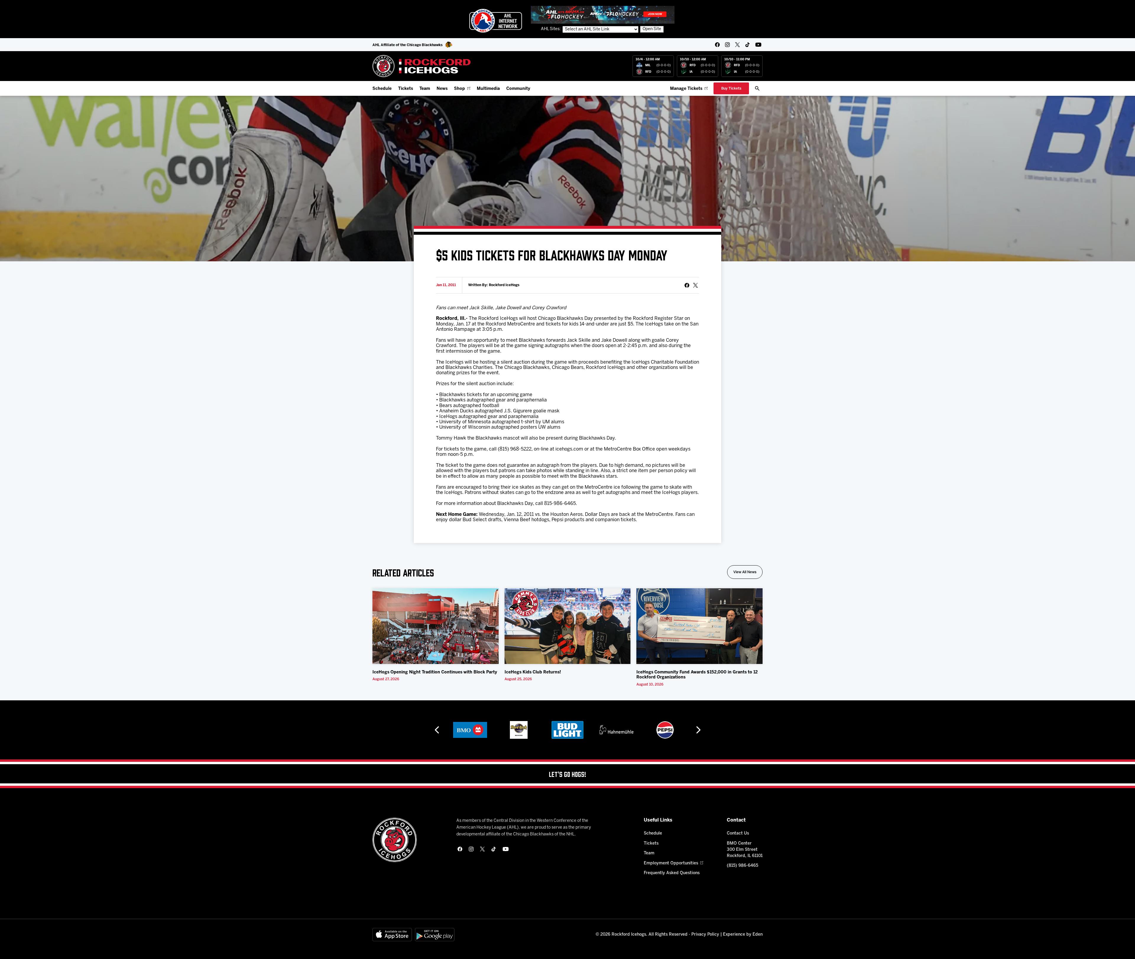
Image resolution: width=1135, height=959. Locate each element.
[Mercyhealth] (665, 730)
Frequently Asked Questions (672, 873)
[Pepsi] (616, 730)
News (442, 89)
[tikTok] (747, 44)
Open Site (652, 29)
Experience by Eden (743, 935)
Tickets (405, 89)
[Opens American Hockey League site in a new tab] (496, 21)
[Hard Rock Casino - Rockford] (470, 730)
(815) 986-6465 (742, 866)
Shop (459, 89)
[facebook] (717, 44)
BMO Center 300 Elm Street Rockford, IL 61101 (745, 850)
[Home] (421, 66)
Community (518, 89)
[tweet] (695, 285)
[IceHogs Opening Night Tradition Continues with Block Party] (435, 626)
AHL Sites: (551, 29)
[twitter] (737, 44)
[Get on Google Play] (435, 934)
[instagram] (727, 44)
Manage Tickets (686, 89)
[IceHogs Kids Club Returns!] (568, 626)
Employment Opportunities (671, 863)
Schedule (382, 89)
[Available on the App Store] (392, 934)
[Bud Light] (518, 730)
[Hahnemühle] (568, 730)
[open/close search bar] (757, 88)
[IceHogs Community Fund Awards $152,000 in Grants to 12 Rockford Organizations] (699, 626)
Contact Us (738, 833)
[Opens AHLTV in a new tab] (602, 14)
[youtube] (758, 44)
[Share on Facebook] (686, 285)
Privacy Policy (705, 935)
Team (424, 89)
